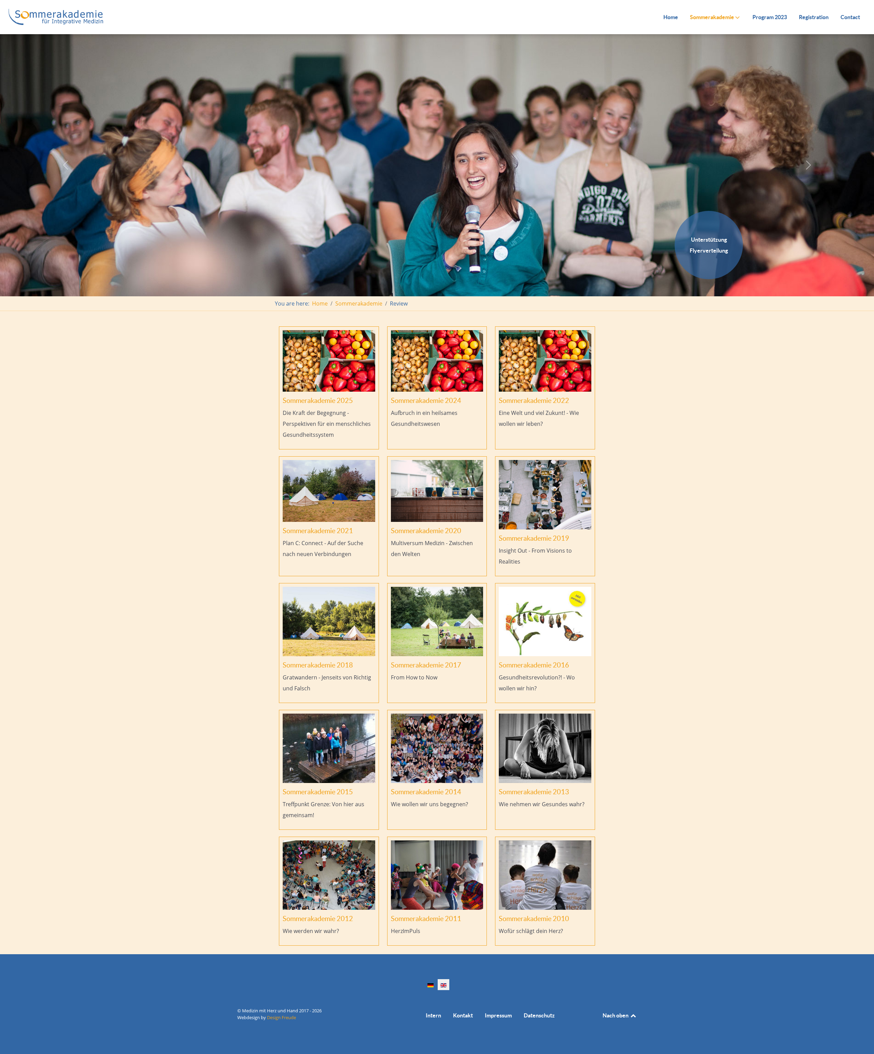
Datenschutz (539, 1015)
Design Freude (281, 1017)
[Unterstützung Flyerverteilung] (709, 277)
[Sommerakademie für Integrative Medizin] (56, 16)
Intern (433, 1015)
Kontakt (463, 1015)
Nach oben (616, 1015)
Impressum (498, 1015)
